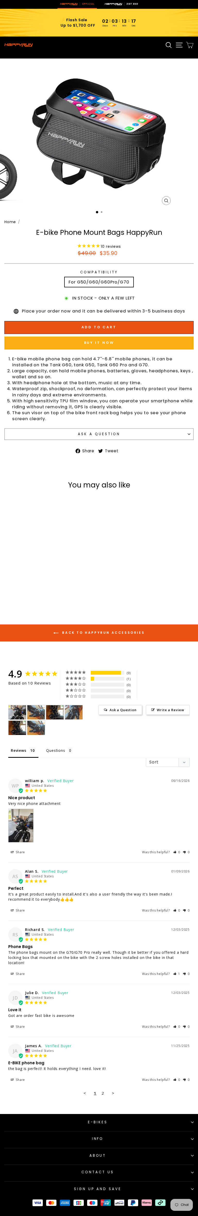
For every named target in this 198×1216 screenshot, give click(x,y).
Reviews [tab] (18, 750)
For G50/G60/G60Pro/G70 (99, 282)
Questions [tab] (55, 750)
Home (10, 221)
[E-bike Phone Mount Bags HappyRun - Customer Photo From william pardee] (17, 712)
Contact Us (97, 1172)
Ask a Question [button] (123, 710)
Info (98, 1138)
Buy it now (99, 342)
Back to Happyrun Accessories (103, 632)
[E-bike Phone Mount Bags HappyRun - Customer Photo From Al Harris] (36, 712)
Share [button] (20, 852)
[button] (177, 852)
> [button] (113, 1093)
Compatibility (99, 272)
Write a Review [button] (170, 710)
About (97, 1155)
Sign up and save (98, 1188)
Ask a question (99, 434)
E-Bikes (98, 1122)
